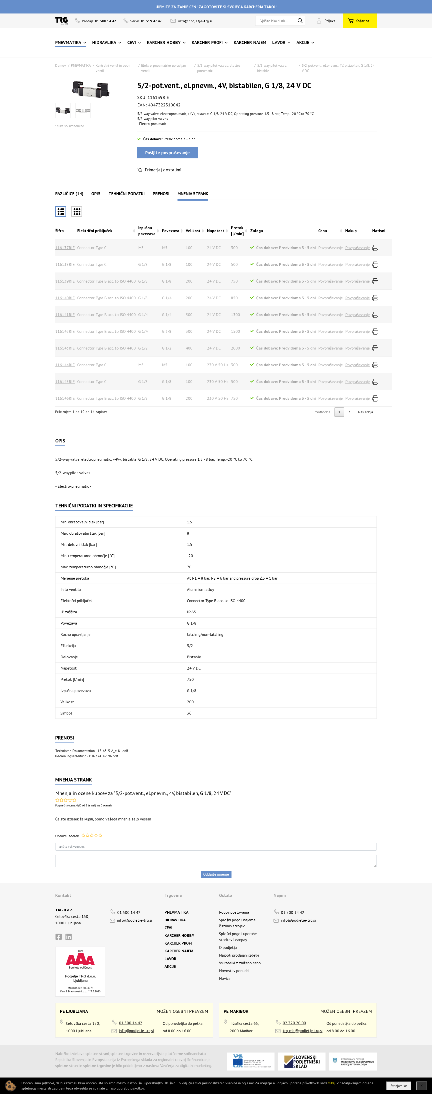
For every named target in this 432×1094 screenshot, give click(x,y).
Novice (224, 978)
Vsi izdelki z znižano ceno (240, 962)
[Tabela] (60, 211)
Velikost (193, 230)
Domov (60, 65)
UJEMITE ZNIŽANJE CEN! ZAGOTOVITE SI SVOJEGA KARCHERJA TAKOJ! (216, 6)
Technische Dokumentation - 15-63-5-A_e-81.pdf (91, 750)
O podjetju (228, 947)
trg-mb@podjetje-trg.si (302, 1030)
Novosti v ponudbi (234, 970)
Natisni (378, 230)
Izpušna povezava (147, 230)
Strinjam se (398, 1086)
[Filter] (76, 211)
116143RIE (65, 348)
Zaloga (256, 230)
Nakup (351, 230)
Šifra (59, 230)
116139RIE (65, 281)
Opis (95, 193)
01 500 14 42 (128, 912)
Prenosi (161, 193)
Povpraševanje (357, 247)
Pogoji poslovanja (234, 912)
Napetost (215, 230)
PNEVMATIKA (81, 65)
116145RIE (65, 381)
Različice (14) (69, 193)
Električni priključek (94, 230)
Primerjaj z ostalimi (163, 170)
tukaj (331, 1083)
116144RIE (65, 364)
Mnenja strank (193, 193)
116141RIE (65, 314)
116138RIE (65, 264)
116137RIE (65, 247)
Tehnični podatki (126, 193)
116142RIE (65, 331)
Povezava (170, 230)
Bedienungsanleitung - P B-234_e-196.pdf (86, 756)
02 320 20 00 (294, 1022)
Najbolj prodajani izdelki (239, 955)
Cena (322, 230)
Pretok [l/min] (237, 230)
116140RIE (65, 297)
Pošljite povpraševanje (167, 152)
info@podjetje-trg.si (195, 21)
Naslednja (365, 412)
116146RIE (65, 398)
